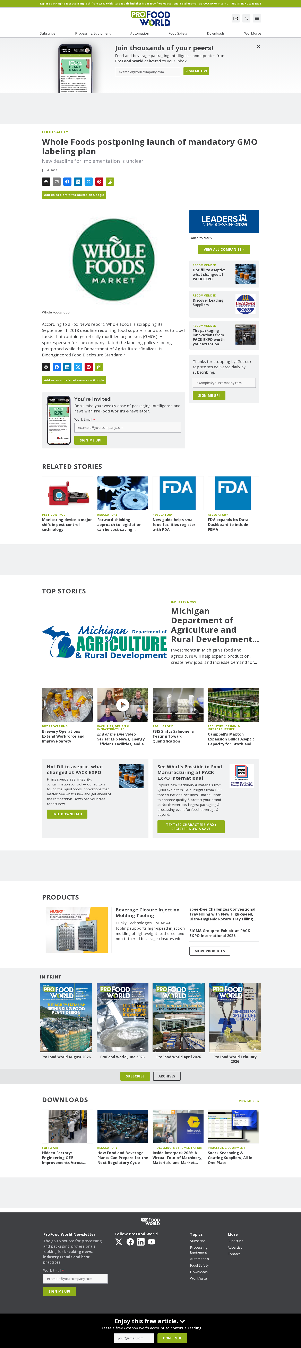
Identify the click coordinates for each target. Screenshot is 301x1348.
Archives (166, 1076)
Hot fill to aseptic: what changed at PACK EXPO (209, 274)
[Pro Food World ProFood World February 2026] (235, 1017)
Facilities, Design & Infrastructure (113, 727)
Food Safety (55, 131)
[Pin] (99, 181)
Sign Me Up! (196, 71)
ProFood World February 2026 (235, 1059)
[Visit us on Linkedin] (141, 1241)
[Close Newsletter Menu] (258, 46)
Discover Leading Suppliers (208, 302)
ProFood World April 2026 (178, 1057)
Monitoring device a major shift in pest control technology (67, 524)
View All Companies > (224, 249)
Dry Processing (55, 726)
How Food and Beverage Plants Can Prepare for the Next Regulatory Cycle (122, 1157)
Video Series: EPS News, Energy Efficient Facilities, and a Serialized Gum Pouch (121, 739)
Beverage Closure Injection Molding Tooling (148, 912)
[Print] (46, 181)
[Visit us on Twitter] (119, 1241)
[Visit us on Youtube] (151, 1241)
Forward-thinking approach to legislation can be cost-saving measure (119, 524)
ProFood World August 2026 (66, 1057)
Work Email (84, 419)
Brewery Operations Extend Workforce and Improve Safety (63, 736)
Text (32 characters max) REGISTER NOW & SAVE (191, 826)
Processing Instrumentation (178, 1148)
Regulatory (107, 515)
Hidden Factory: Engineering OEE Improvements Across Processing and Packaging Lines (66, 1157)
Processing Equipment (227, 1148)
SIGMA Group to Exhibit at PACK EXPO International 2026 (219, 933)
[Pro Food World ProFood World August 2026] (66, 1017)
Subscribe (135, 1076)
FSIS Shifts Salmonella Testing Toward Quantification (173, 736)
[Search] (246, 18)
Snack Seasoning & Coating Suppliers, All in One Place (230, 1157)
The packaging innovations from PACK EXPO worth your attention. (209, 337)
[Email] (57, 181)
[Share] (67, 181)
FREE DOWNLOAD (67, 814)
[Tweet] (89, 181)
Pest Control (53, 515)
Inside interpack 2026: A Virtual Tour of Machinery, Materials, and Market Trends (178, 1157)
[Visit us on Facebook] (130, 1241)
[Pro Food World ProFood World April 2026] (179, 1017)
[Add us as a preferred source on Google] (110, 181)
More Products (210, 951)
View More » (249, 1101)
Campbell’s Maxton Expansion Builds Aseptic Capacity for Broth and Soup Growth (231, 739)
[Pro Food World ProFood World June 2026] (122, 1017)
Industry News (183, 602)
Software (50, 1148)
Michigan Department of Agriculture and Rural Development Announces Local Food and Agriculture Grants (215, 625)
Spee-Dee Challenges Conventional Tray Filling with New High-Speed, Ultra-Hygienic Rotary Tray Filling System (222, 914)
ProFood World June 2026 (122, 1057)
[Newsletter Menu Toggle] (236, 18)
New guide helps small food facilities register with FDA (174, 524)
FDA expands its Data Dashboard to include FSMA (228, 524)
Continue (172, 1338)
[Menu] (257, 18)
